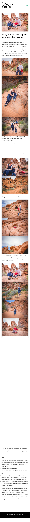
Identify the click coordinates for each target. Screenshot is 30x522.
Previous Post (15, 505)
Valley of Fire (17, 46)
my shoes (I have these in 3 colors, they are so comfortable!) (14, 149)
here (23, 494)
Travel (11, 39)
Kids (3, 39)
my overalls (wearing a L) (8, 143)
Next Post (15, 509)
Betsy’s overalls (14, 151)
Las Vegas (7, 39)
